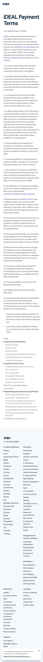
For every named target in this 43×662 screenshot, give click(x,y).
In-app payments (29, 475)
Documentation (29, 565)
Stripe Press (28, 602)
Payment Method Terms (14, 379)
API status (27, 571)
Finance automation (30, 469)
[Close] (38, 651)
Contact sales (28, 605)
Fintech (26, 497)
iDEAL (6, 36)
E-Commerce (28, 463)
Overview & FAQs (11, 345)
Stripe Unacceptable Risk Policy (17, 394)
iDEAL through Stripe (26, 47)
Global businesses (30, 472)
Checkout (7, 466)
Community (8, 602)
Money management (31, 482)
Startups (26, 453)
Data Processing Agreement (15, 385)
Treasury (7, 534)
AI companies (28, 491)
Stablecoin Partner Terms (15, 382)
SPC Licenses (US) (12, 373)
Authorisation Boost (11, 457)
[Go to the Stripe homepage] (6, 438)
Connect (7, 472)
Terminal (7, 530)
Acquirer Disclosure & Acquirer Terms (19, 366)
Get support (8, 640)
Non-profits (27, 518)
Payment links (9, 506)
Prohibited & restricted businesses (8, 616)
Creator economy (30, 494)
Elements (7, 482)
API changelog (28, 574)
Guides (6, 592)
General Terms (11, 348)
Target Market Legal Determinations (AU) (21, 407)
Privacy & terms (10, 611)
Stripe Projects (29, 580)
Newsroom (27, 599)
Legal (6, 338)
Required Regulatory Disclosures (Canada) (21, 410)
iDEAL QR (27, 199)
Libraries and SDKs (30, 577)
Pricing (6, 450)
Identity (6, 490)
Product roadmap (30, 592)
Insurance (27, 509)
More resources (10, 632)
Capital (6, 463)
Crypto (6, 475)
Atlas (5, 453)
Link (5, 500)
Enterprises (27, 450)
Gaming (26, 500)
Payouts (7, 512)
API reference (28, 568)
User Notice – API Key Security (17, 398)
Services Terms (11, 351)
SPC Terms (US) (11, 370)
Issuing (6, 497)
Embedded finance (30, 466)
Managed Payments (11, 503)
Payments (7, 509)
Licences (7, 622)
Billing (6, 460)
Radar (6, 515)
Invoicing (7, 494)
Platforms (27, 485)
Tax (5, 527)
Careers (26, 595)
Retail (25, 530)
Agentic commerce (30, 457)
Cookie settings (10, 628)
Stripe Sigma (8, 524)
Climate (6, 469)
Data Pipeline (9, 478)
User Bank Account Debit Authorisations (20, 354)
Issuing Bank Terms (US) (14, 376)
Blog (5, 599)
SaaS (25, 488)
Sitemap (7, 625)
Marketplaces (28, 478)
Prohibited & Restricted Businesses (19, 357)
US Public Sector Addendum (15, 419)
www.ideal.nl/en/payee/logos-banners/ (19, 194)
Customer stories (10, 595)
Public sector (28, 527)
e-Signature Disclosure (14, 360)
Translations (9, 388)
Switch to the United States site (16, 656)
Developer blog (29, 583)
